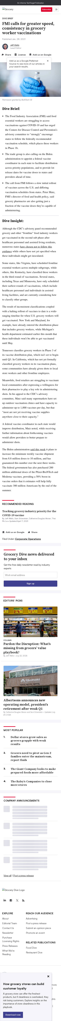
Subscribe (46, 9)
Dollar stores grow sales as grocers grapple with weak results (29, 740)
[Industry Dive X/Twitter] (17, 900)
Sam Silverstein (21, 518)
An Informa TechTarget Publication (30, 3)
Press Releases (10, 945)
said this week (37, 449)
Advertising (31, 918)
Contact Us (8, 928)
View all (7, 875)
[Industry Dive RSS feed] (23, 900)
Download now (13, 1014)
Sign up (30, 583)
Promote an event (35, 932)
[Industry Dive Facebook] (11, 900)
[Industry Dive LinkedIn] (4, 900)
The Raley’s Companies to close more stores (31, 783)
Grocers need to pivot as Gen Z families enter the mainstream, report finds (31, 756)
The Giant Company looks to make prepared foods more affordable (33, 770)
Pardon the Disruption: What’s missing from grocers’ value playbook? (27, 648)
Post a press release (23, 875)
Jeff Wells (14, 45)
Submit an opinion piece (38, 928)
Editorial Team (9, 923)
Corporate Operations (28, 538)
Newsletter (7, 932)
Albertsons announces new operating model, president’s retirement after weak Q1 (25, 704)
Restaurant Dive (34, 952)
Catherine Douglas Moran (40, 518)
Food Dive (31, 947)
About (5, 918)
